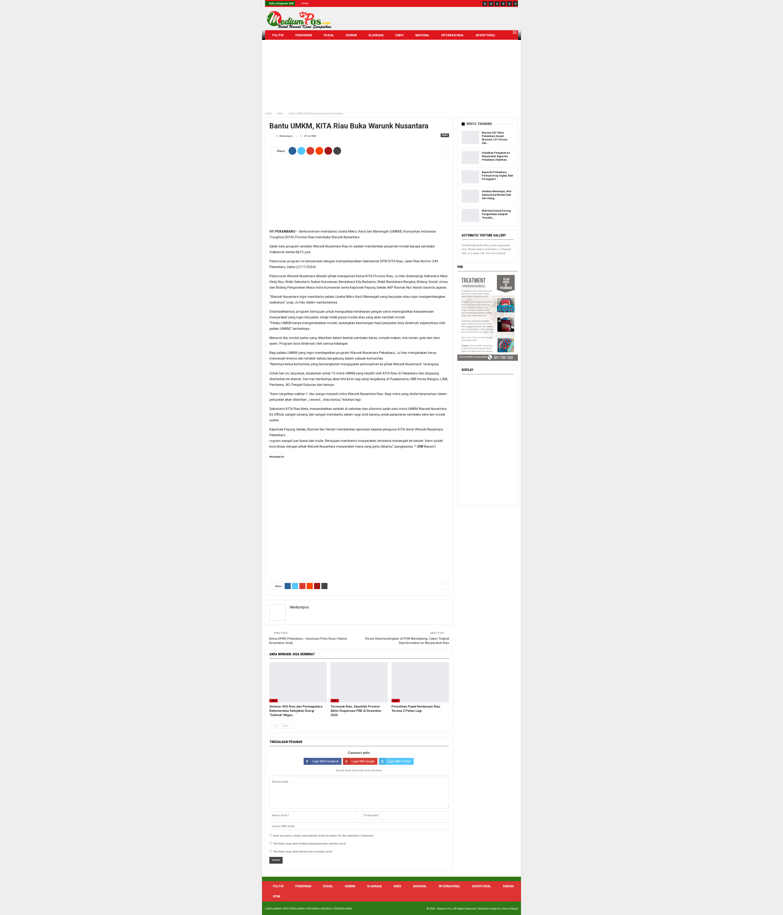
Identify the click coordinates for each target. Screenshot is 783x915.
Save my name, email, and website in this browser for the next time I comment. (323, 835)
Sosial (329, 35)
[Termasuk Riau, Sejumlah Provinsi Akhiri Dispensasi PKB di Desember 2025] (359, 682)
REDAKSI (326, 908)
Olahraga (376, 35)
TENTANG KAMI (342, 908)
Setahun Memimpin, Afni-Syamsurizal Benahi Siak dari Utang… (497, 195)
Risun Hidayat (510, 908)
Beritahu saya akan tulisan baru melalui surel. (303, 851)
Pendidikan (303, 35)
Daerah (277, 45)
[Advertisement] (391, 79)
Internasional (452, 35)
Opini (299, 45)
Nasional (422, 35)
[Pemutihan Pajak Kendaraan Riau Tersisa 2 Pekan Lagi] (420, 682)
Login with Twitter (399, 761)
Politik (277, 35)
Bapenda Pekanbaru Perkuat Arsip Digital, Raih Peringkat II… (497, 176)
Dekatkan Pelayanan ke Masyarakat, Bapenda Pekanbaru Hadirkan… (496, 156)
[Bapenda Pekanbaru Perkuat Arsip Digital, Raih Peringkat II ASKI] (470, 176)
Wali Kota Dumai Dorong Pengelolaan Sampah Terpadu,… (496, 214)
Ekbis (399, 35)
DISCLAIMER (273, 908)
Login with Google (363, 761)
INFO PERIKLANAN (294, 908)
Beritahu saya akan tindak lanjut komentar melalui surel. (310, 843)
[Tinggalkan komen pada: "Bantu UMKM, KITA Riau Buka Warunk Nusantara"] (445, 151)
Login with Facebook (325, 761)
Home (305, 3)
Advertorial (485, 35)
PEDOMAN (313, 908)
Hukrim (351, 35)
